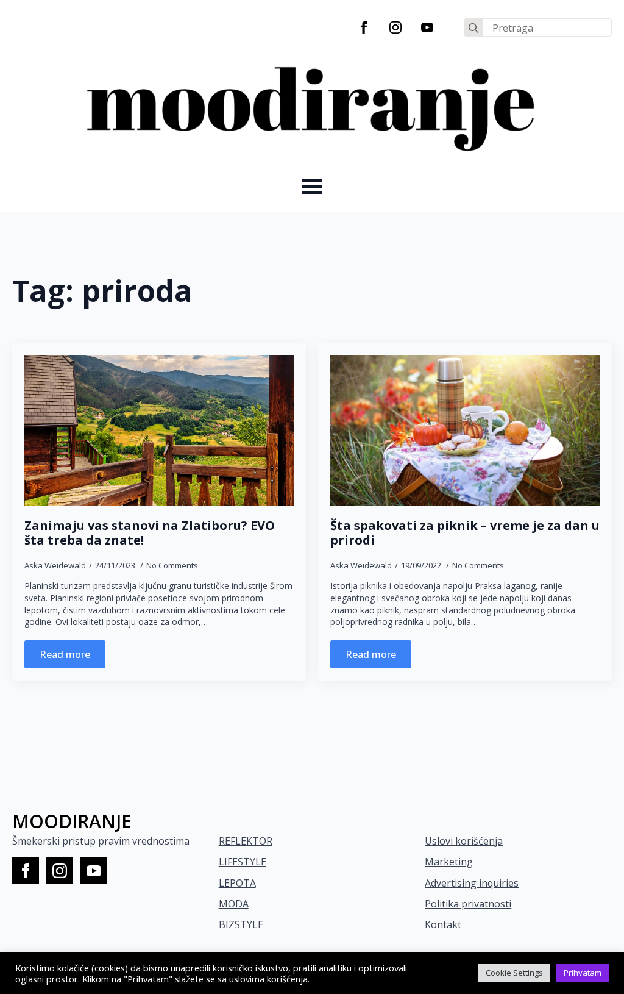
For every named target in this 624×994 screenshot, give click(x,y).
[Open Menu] (312, 186)
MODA (234, 903)
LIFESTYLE (242, 861)
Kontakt (443, 924)
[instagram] (395, 27)
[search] (473, 28)
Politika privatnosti (468, 903)
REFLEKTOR (245, 841)
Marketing (449, 861)
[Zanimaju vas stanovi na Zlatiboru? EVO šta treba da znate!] (159, 431)
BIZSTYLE (241, 924)
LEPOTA (237, 883)
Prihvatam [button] (582, 972)
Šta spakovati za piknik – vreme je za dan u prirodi (465, 533)
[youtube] (427, 27)
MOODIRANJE (72, 821)
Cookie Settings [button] (514, 972)
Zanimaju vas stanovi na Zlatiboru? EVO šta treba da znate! (149, 533)
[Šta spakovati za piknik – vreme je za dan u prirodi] (465, 431)
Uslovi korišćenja (464, 841)
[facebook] (364, 27)
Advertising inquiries (472, 883)
